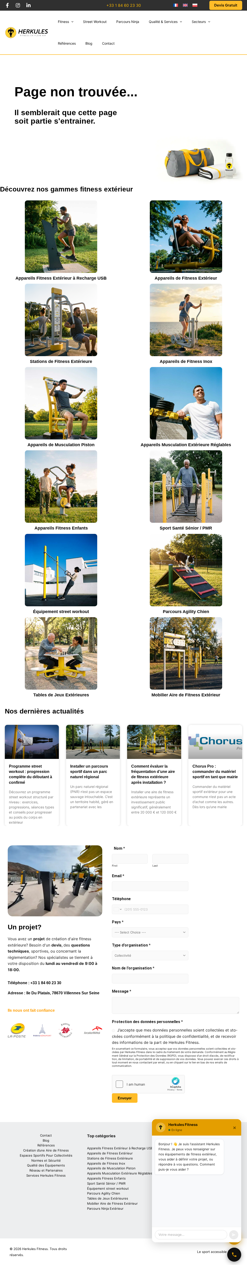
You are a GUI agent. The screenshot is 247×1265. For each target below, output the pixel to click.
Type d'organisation (131, 945)
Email (118, 876)
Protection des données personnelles (147, 1021)
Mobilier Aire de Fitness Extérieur (185, 695)
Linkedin (28, 5)
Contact (46, 1135)
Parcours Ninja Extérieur (105, 1208)
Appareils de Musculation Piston (61, 444)
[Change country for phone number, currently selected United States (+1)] (117, 909)
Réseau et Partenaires (46, 1170)
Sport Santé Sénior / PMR (186, 528)
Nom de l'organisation (133, 968)
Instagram (17, 5)
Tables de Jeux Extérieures (61, 695)
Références (46, 1145)
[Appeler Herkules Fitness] (234, 1255)
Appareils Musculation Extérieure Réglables (186, 444)
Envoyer (125, 1098)
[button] (71, 22)
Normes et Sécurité (46, 1160)
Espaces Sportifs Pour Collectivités (46, 1155)
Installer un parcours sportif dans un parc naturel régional (89, 771)
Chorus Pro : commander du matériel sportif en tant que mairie (215, 771)
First (114, 865)
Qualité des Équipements (46, 1165)
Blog (46, 1140)
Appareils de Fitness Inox (186, 361)
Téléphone (121, 899)
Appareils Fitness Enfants (61, 528)
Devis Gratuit (225, 5)
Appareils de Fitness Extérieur (186, 278)
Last (155, 865)
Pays (118, 922)
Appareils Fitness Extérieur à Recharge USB (61, 278)
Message (121, 991)
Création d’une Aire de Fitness (46, 1150)
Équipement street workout (61, 611)
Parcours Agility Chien (186, 611)
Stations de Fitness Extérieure (61, 361)
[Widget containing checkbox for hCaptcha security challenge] (148, 1084)
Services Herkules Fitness (46, 1175)
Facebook (7, 5)
